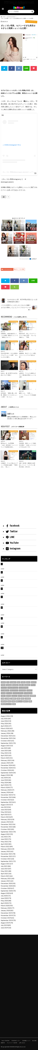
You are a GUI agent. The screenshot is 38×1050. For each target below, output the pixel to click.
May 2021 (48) (6, 871)
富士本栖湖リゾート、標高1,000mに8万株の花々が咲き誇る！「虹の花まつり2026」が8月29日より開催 (20, 599)
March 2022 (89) (7, 846)
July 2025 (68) (6, 748)
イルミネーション (13, 687)
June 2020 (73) (6, 898)
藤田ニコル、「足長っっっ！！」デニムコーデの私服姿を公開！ (27, 395)
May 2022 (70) (6, 841)
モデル (8, 696)
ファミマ (9, 693)
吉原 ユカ (10, 414)
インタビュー (5, 690)
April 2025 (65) (6, 755)
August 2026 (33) (7, 716)
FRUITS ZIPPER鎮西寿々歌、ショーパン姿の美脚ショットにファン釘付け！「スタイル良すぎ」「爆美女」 (20, 610)
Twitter (14, 531)
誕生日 (25, 701)
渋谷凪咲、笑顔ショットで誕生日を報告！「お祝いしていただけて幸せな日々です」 (27, 445)
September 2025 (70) (8, 743)
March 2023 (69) (7, 817)
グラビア (29, 690)
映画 (22, 698)
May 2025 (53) (6, 753)
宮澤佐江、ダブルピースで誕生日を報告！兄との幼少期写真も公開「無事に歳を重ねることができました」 (20, 639)
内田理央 (32, 696)
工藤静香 (13, 698)
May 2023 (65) (6, 812)
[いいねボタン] (3, 196)
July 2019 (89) (6, 925)
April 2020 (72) (6, 903)
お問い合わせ (22, 1042)
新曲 (18, 698)
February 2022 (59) (7, 849)
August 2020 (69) (7, 893)
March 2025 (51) (7, 758)
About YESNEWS (5, 1040)
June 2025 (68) (6, 750)
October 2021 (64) (7, 859)
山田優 (7, 698)
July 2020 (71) (6, 896)
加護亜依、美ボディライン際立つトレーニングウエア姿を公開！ (27, 355)
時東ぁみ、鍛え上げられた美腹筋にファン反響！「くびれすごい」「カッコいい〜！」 (20, 590)
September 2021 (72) (8, 861)
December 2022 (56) (8, 824)
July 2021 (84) (6, 866)
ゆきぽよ (27, 685)
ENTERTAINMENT (8, 269)
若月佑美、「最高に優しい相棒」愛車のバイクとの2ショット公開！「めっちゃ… (9, 395)
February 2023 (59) (7, 819)
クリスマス (22, 690)
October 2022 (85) (7, 829)
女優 (2, 698)
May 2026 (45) (6, 723)
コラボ (3, 693)
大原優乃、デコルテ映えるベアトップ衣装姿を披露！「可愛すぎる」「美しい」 (9, 465)
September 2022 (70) (8, 832)
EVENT (6, 585)
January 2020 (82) (7, 910)
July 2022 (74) (6, 837)
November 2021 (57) (8, 856)
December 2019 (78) (8, 913)
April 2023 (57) (6, 814)
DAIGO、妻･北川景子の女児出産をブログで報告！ (9, 374)
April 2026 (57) (6, 726)
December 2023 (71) (8, 795)
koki (19, 682)
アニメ (33, 685)
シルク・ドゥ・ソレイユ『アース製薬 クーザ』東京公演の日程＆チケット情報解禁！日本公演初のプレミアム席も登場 (20, 629)
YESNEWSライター (15, 1040)
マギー (3, 696)
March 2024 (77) (7, 787)
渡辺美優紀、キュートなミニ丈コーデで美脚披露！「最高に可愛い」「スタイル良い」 (20, 619)
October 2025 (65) (7, 741)
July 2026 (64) (6, 718)
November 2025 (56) (8, 738)
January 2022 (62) (7, 851)
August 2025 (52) (7, 746)
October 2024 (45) (7, 770)
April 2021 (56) (6, 873)
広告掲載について (26, 1040)
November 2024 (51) (8, 768)
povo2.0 (34, 682)
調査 (30, 701)
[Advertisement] (19, 82)
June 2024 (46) (6, 780)
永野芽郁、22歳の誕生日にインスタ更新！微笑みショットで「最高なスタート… (9, 335)
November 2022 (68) (8, 827)
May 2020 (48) (6, 901)
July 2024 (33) (6, 778)
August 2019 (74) (7, 923)
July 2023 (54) (6, 807)
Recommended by (24, 259)
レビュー (14, 696)
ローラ (20, 696)
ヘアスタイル (28, 693)
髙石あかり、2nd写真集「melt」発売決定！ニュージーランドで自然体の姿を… (9, 445)
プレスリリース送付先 (12, 1042)
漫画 (9, 701)
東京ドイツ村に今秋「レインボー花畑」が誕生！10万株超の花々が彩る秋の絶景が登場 (20, 582)
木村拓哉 (27, 698)
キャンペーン (14, 690)
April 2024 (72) (6, 785)
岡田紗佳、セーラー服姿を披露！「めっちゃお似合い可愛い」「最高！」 (20, 565)
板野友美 (3, 701)
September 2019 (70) (8, 920)
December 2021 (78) (8, 854)
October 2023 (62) (7, 800)
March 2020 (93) (7, 905)
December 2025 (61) (8, 736)
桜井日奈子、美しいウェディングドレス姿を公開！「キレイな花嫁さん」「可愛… (27, 335)
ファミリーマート (18, 693)
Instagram (15, 548)
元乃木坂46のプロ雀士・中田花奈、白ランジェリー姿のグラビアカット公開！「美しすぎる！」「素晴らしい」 (20, 650)
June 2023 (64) (6, 809)
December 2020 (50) (8, 883)
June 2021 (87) (6, 869)
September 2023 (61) (8, 802)
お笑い (21, 685)
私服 (13, 701)
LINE (12, 537)
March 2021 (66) (7, 876)
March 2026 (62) (7, 728)
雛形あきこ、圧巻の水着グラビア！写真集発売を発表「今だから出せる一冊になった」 (20, 573)
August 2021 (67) (7, 864)
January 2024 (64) (7, 792)
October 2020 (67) (7, 888)
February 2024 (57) (7, 790)
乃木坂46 (26, 696)
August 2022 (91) (7, 834)
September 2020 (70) (8, 891)
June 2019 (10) (6, 928)
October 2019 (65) (7, 918)
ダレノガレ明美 (20, 269)
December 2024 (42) (8, 765)
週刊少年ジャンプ (6, 704)
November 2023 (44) (8, 797)
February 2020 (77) (7, 908)
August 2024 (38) (7, 775)
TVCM (3, 685)
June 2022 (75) (6, 839)
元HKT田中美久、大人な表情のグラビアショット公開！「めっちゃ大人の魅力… (9, 355)
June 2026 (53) (6, 721)
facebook (14, 525)
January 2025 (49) (7, 763)
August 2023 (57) (7, 805)
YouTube (14, 542)
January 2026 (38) (7, 733)
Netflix (23, 682)
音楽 (14, 704)
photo (28, 682)
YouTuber (15, 685)
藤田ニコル (19, 701)
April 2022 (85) (6, 844)
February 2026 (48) (7, 731)
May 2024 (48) (6, 782)
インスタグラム (23, 687)
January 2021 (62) (7, 881)
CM (8, 682)
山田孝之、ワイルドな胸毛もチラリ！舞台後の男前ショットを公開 (27, 375)
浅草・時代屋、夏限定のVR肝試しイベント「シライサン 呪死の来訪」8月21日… (27, 465)
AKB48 (3, 682)
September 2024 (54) (8, 773)
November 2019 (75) (8, 915)
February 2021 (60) (7, 878)
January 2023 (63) (7, 822)
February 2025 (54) (7, 760)
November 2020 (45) (8, 886)
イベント (3, 687)
